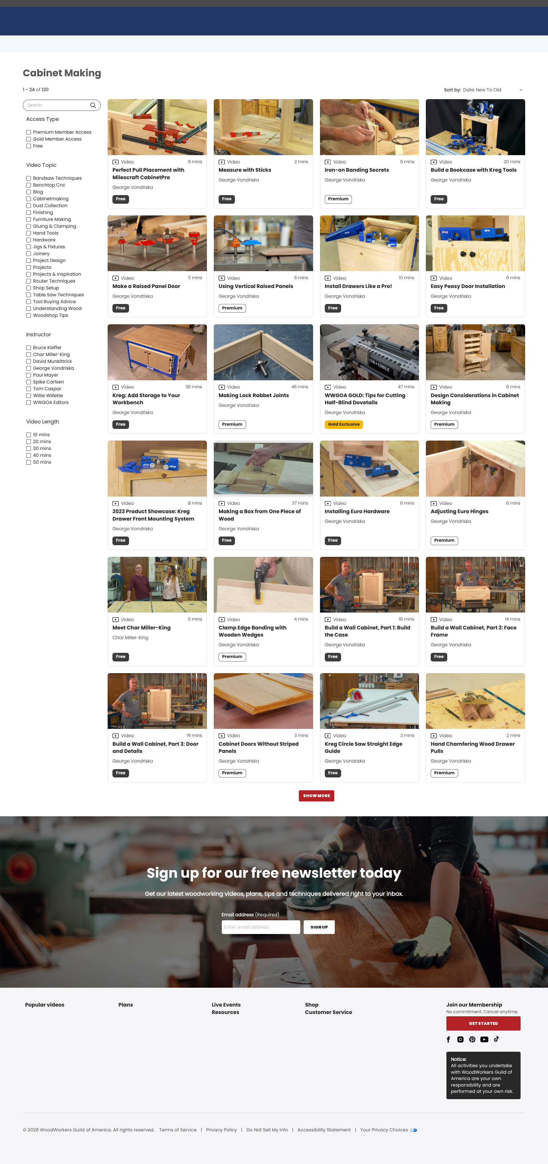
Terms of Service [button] (178, 1130)
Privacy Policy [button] (221, 1130)
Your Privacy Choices (384, 1130)
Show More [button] (316, 796)
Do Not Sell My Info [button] (267, 1130)
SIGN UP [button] (319, 927)
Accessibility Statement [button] (324, 1130)
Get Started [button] (483, 1023)
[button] (93, 105)
